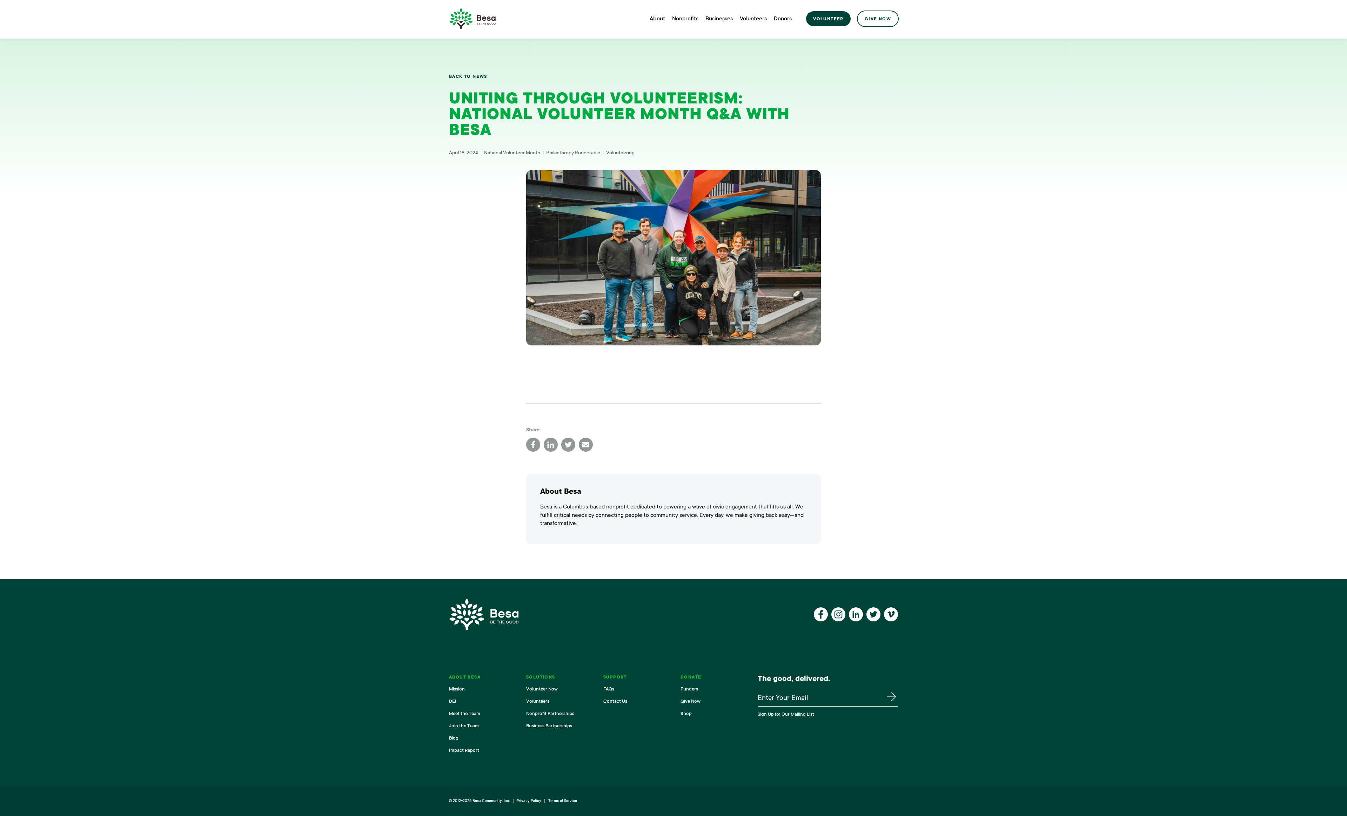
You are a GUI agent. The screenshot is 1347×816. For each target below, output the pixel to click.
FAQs (608, 689)
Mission (457, 689)
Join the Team (464, 725)
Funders (689, 689)
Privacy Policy (529, 801)
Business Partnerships (549, 725)
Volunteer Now (542, 689)
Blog (453, 738)
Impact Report (464, 750)
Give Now (878, 18)
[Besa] (472, 18)
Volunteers (753, 18)
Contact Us (615, 701)
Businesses (719, 18)
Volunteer (828, 18)
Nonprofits (685, 18)
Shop (686, 713)
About (657, 18)
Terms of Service (562, 801)
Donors (783, 18)
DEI (452, 701)
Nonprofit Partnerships (550, 713)
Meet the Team (464, 713)
